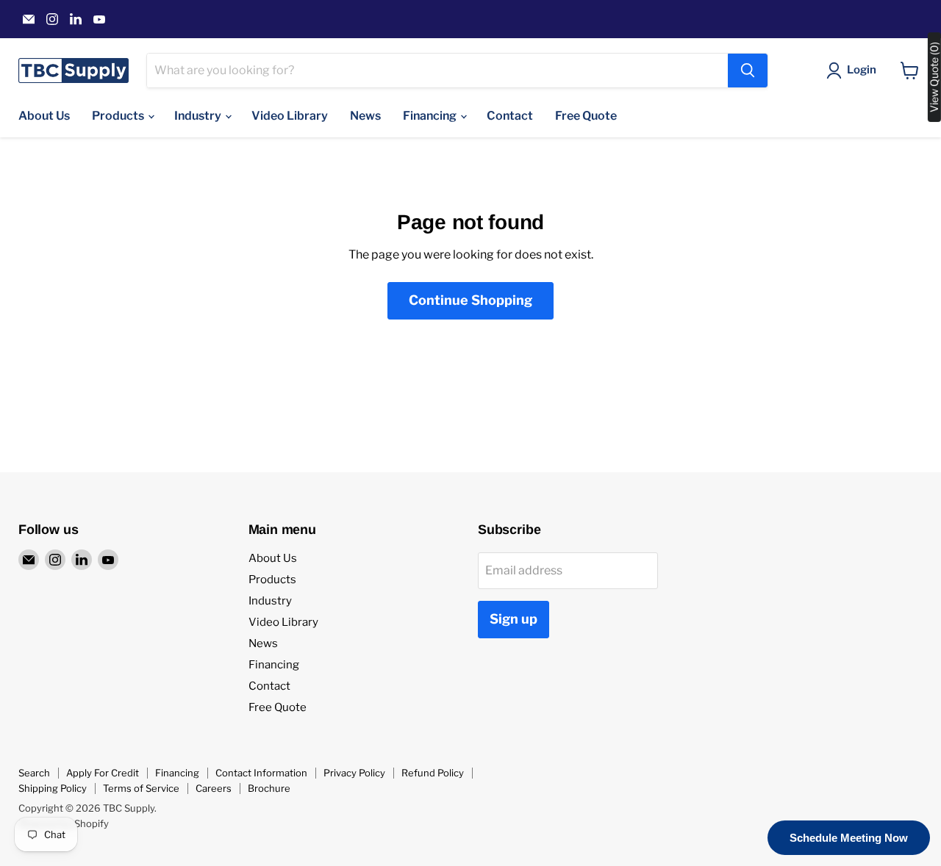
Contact (510, 116)
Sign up (513, 619)
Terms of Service (141, 788)
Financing (431, 116)
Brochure (269, 788)
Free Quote (586, 116)
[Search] (748, 70)
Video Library (289, 116)
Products (119, 116)
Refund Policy (432, 773)
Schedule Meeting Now (849, 837)
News (365, 116)
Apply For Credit (102, 773)
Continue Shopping (470, 300)
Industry (198, 116)
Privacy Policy (354, 773)
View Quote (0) (934, 77)
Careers (214, 788)
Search (34, 773)
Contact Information (261, 773)
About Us (44, 116)
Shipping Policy (52, 788)
